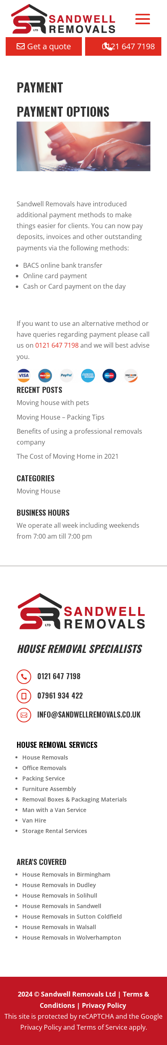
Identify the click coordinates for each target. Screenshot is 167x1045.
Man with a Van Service (54, 810)
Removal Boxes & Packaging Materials (74, 799)
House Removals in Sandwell (61, 906)
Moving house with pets (53, 402)
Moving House (38, 491)
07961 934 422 (60, 695)
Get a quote (49, 46)
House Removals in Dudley (59, 885)
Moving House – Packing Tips (61, 417)
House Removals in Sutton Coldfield (72, 916)
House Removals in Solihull (59, 895)
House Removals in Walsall (59, 927)
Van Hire (34, 820)
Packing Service (43, 778)
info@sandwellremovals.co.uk (89, 714)
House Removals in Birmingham (66, 874)
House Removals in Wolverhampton (71, 937)
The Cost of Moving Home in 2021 (68, 456)
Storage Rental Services (54, 831)
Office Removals (44, 768)
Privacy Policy (104, 1005)
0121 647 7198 (128, 46)
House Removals (45, 757)
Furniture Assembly (49, 789)
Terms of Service (102, 1027)
